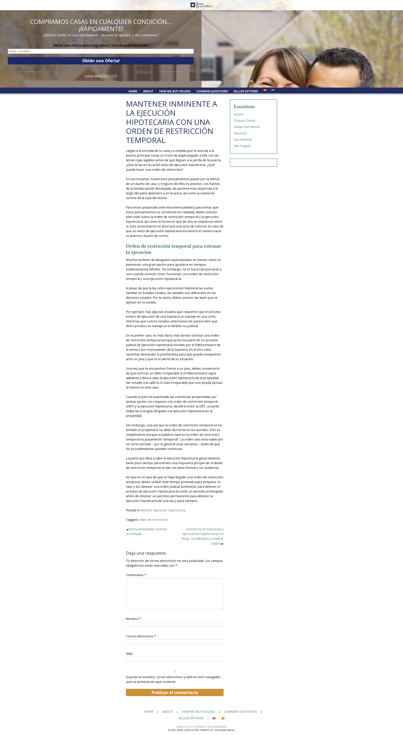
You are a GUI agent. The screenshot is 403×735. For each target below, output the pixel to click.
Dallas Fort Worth (247, 127)
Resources (220, 726)
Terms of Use (204, 726)
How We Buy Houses (174, 91)
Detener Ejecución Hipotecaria (163, 510)
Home (132, 91)
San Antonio (243, 139)
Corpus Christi (244, 120)
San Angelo (242, 146)
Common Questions (212, 91)
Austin (239, 114)
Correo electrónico (141, 636)
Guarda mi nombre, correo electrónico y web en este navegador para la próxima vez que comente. (173, 679)
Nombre (133, 619)
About (148, 91)
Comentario (136, 575)
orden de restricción (153, 520)
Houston (240, 133)
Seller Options (246, 91)
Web (129, 654)
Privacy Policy (184, 726)
